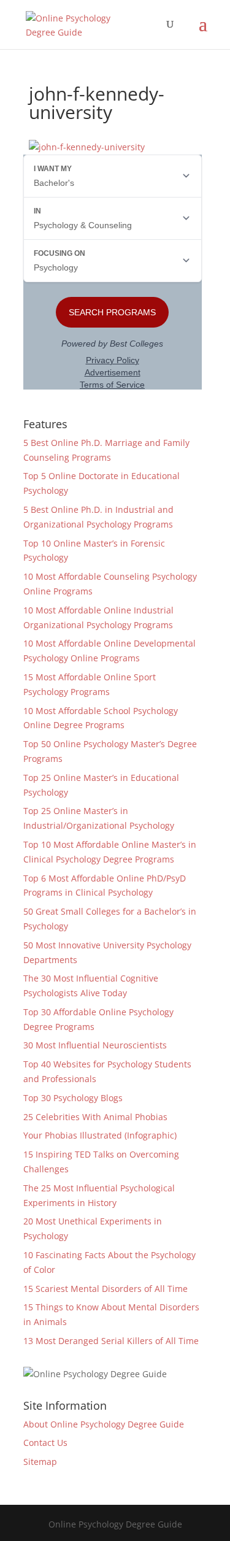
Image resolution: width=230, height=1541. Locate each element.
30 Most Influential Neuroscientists (95, 1045)
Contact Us (45, 1442)
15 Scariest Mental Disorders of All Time (105, 1288)
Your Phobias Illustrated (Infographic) (100, 1135)
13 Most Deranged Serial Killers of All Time (111, 1341)
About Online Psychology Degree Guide (103, 1424)
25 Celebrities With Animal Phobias (95, 1117)
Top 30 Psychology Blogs (73, 1098)
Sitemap (40, 1461)
